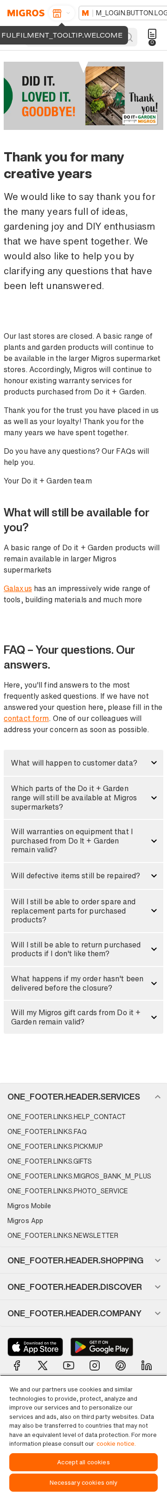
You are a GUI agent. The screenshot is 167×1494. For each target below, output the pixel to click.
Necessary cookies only (84, 1482)
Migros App (25, 1220)
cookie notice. (116, 1443)
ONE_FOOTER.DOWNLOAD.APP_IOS (35, 1347)
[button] (83, 763)
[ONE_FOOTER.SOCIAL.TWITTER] (42, 1365)
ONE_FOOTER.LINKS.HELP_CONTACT (66, 1116)
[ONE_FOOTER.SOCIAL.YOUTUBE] (68, 1365)
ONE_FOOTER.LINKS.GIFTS (49, 1161)
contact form (26, 718)
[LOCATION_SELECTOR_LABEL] (62, 13)
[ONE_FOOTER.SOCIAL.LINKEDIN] (146, 1365)
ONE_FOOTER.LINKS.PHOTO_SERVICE (67, 1191)
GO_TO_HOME (24, 13)
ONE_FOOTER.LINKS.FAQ (47, 1131)
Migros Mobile (29, 1206)
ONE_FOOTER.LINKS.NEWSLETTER (62, 1235)
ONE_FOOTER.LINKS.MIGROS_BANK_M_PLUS (79, 1176)
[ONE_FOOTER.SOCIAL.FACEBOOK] (16, 1365)
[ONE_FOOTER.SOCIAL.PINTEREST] (120, 1365)
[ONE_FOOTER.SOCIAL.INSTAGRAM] (94, 1365)
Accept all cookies (83, 1462)
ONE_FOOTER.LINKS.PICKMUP (55, 1146)
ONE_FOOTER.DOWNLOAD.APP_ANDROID (102, 1347)
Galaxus (18, 588)
